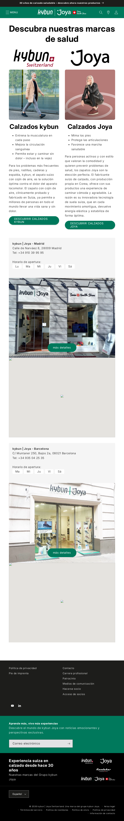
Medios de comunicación (78, 683)
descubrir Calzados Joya (87, 225)
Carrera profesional (75, 673)
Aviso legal (109, 806)
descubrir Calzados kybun (31, 220)
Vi (59, 266)
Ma (28, 266)
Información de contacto (102, 813)
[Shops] (106, 12)
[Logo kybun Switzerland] (87, 761)
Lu (17, 266)
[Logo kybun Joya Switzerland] (98, 778)
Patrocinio (69, 678)
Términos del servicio (31, 810)
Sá (70, 266)
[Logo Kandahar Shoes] (103, 770)
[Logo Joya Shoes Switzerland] (106, 761)
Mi (39, 266)
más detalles (62, 347)
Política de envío (80, 810)
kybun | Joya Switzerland (51, 806)
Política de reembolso (57, 810)
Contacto (68, 668)
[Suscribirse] (69, 743)
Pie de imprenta (19, 673)
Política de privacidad (23, 668)
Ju (49, 266)
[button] (7, 12)
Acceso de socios (74, 694)
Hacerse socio (72, 688)
